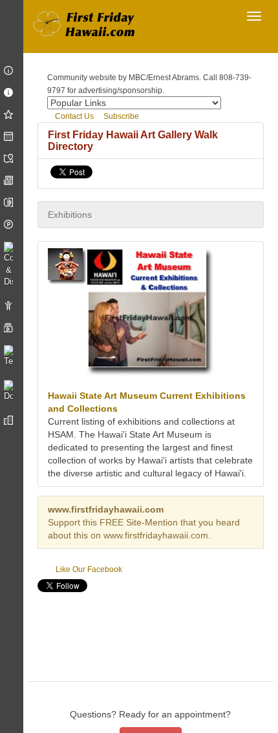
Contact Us (73, 116)
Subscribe (120, 116)
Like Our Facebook (88, 569)
